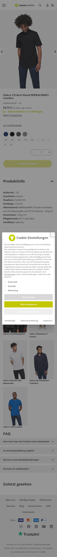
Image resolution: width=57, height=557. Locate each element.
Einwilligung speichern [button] (28, 311)
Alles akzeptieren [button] (28, 304)
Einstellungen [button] (9, 274)
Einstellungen (10, 320)
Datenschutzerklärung (29, 320)
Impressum (47, 320)
